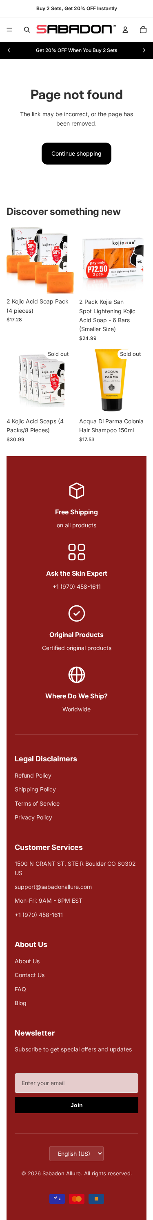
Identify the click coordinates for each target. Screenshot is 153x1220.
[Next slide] (144, 50)
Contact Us (29, 974)
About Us (27, 961)
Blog (21, 1002)
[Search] (27, 30)
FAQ (20, 989)
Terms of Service (37, 803)
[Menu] (9, 29)
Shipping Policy (35, 789)
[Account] (125, 30)
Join (77, 1105)
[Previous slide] (9, 50)
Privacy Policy (33, 817)
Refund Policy (33, 775)
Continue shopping (76, 153)
